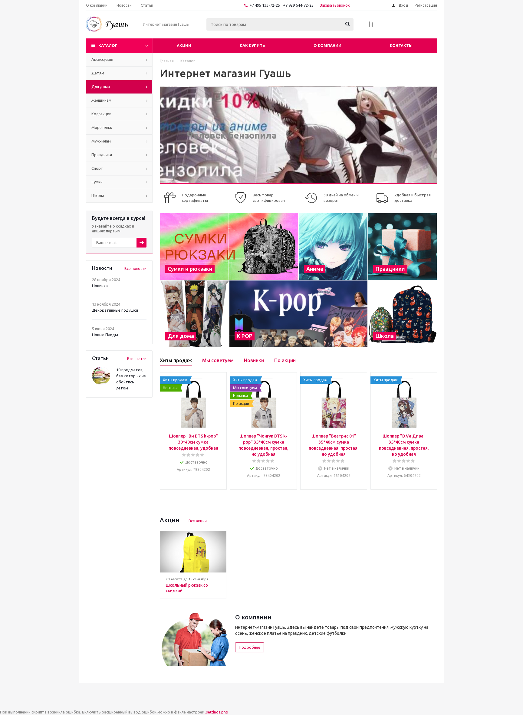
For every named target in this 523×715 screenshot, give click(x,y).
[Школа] (402, 313)
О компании (327, 45)
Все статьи (136, 359)
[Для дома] (194, 313)
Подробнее (249, 647)
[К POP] (298, 313)
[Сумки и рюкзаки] (229, 246)
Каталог (107, 45)
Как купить (252, 45)
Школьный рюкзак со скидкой (187, 588)
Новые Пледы (105, 335)
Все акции (198, 521)
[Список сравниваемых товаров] (370, 26)
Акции (184, 45)
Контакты (401, 45)
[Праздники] (402, 246)
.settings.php (216, 712)
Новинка (100, 286)
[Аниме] (333, 246)
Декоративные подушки (115, 310)
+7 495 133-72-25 (264, 5)
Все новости (135, 269)
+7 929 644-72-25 (298, 5)
